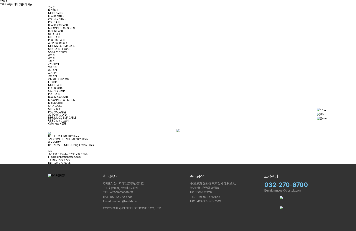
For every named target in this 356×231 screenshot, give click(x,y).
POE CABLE (54, 22)
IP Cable (52, 82)
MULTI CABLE (55, 85)
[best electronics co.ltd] (178, 7)
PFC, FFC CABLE (57, 40)
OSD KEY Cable (56, 90)
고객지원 (263, 7)
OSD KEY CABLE (57, 19)
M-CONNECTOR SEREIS (61, 28)
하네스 (66, 7)
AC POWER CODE (58, 42)
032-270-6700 (286, 184)
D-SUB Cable (55, 102)
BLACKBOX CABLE (58, 25)
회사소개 (245, 7)
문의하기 (280, 7)
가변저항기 (84, 7)
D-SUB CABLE (56, 31)
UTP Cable (54, 108)
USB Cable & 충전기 (58, 120)
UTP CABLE (54, 37)
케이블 (52, 7)
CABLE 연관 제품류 (57, 51)
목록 (50, 150)
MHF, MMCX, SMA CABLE (62, 45)
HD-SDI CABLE (56, 16)
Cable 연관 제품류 (57, 123)
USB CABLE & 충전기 (59, 48)
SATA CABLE (55, 34)
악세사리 (102, 7)
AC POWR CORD (57, 114)
